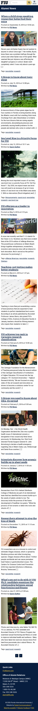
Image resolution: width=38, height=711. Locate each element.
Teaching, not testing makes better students (17, 268)
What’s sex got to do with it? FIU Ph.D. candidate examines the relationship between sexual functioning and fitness (18, 583)
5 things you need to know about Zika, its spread (19, 399)
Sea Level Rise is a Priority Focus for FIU (19, 139)
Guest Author (15, 147)
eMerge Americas (12, 258)
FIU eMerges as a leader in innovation (15, 207)
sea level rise (13, 200)
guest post (22, 198)
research (17, 71)
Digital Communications (22, 705)
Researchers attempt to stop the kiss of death (19, 519)
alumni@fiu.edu (8, 695)
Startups (4, 261)
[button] (34, 2)
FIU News (13, 28)
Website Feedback (23, 708)
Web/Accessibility (10, 708)
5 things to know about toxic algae (17, 78)
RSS (32, 708)
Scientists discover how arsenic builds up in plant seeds (18, 461)
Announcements (11, 198)
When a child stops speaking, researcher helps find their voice (17, 19)
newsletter (9, 71)
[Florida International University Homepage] (5, 2)
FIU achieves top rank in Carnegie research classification (14, 337)
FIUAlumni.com (8, 671)
